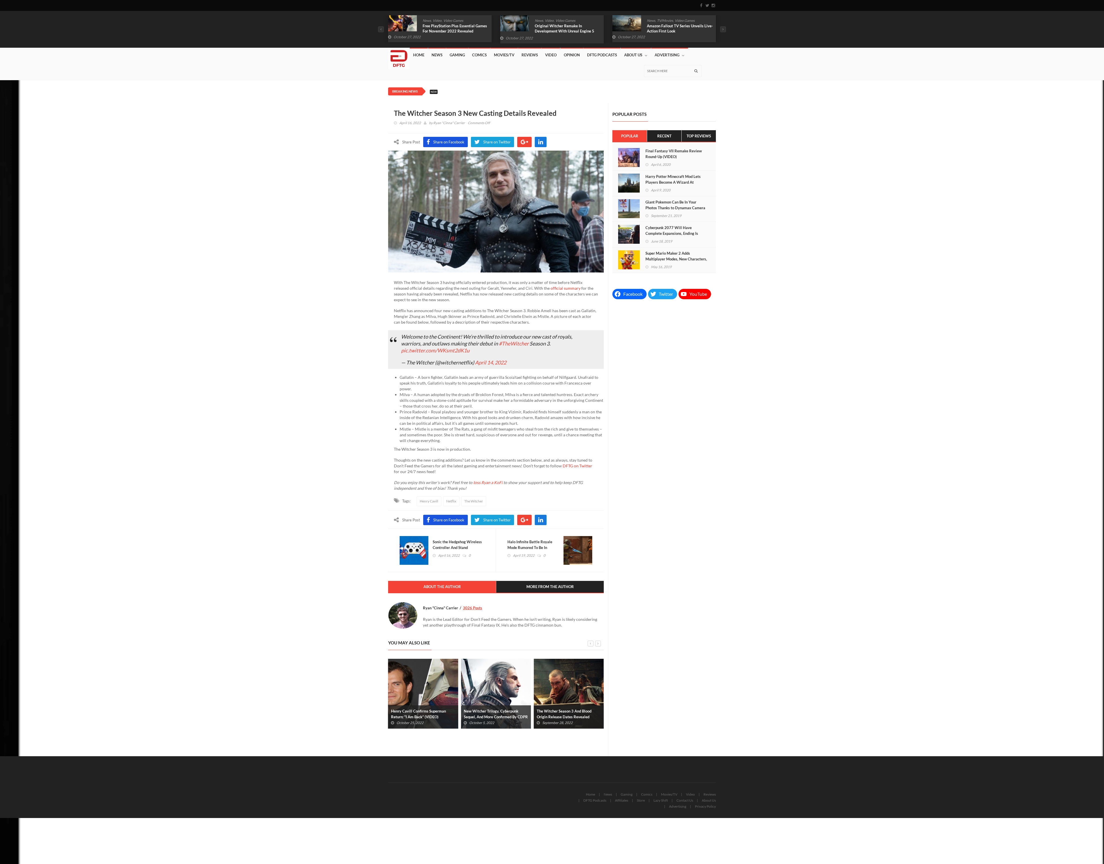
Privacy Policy (705, 806)
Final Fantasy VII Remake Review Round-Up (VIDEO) (673, 154)
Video (437, 20)
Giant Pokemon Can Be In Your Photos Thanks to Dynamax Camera (675, 205)
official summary (565, 288)
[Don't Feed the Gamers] (399, 56)
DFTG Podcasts (602, 55)
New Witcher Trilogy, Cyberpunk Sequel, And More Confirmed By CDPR (423, 714)
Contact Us (684, 800)
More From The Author (550, 586)
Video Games (453, 20)
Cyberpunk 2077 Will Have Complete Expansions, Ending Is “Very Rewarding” (671, 233)
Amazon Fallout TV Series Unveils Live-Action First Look (568, 28)
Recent (664, 136)
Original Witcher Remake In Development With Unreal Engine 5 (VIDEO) (452, 31)
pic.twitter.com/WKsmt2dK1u (435, 350)
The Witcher (473, 501)
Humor (665, 20)
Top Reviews (699, 136)
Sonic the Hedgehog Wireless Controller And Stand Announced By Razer (457, 547)
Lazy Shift (660, 800)
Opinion (572, 55)
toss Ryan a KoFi (488, 482)
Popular (629, 136)
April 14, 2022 (490, 362)
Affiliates (621, 800)
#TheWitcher (514, 343)
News (427, 20)
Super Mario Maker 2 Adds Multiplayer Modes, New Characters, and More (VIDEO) (676, 259)
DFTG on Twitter (577, 465)
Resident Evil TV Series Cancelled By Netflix (568, 714)
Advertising (667, 55)
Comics (652, 20)
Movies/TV (504, 55)
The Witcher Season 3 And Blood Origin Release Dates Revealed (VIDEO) (491, 717)
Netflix (451, 501)
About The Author (442, 586)
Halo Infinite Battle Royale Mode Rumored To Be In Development (529, 547)
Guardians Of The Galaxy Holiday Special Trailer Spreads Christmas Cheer (675, 31)
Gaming (457, 55)
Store (641, 800)
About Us (633, 55)
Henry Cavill (429, 501)
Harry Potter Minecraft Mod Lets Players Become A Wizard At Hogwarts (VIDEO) (673, 182)
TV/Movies (553, 20)
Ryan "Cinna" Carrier (449, 123)
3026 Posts (472, 608)
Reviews (530, 55)
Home (418, 55)
